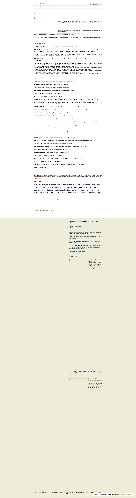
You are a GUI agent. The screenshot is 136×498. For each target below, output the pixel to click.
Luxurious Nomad (61, 7)
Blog (67, 7)
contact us (43, 176)
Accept (128, 494)
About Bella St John (43, 7)
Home (36, 7)
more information (120, 494)
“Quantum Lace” (52, 7)
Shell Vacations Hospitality (48, 210)
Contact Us (72, 7)
